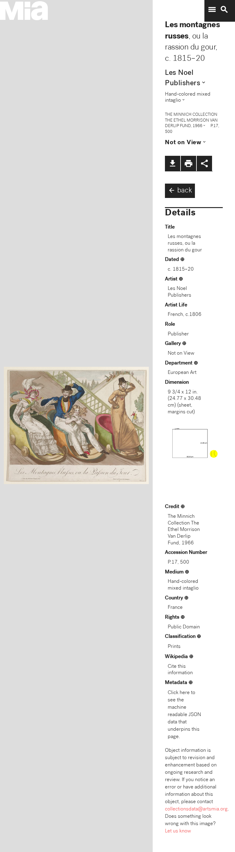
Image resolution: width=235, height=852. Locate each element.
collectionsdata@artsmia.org (196, 809)
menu (212, 9)
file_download (172, 163)
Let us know (178, 831)
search (224, 9)
